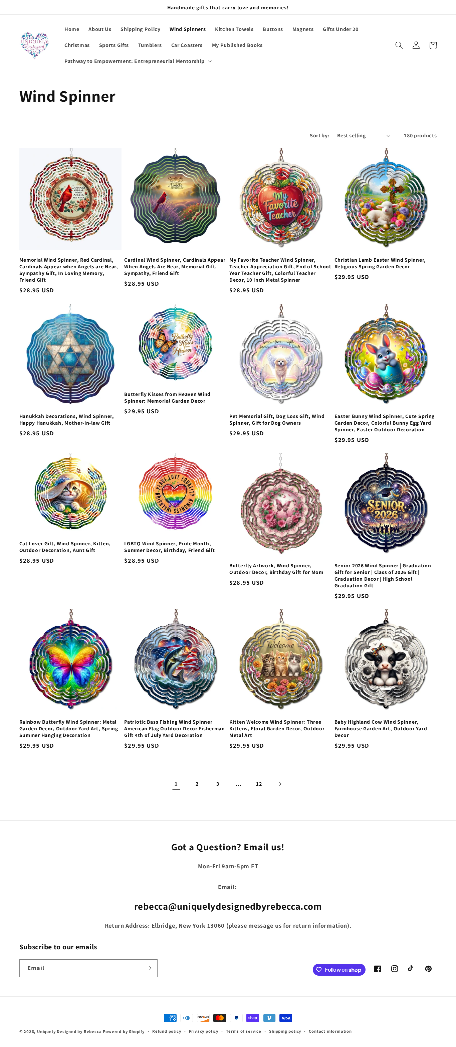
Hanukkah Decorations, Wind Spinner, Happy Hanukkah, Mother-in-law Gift (66, 419)
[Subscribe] (148, 968)
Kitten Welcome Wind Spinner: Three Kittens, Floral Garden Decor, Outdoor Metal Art (277, 728)
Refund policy (166, 1031)
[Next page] (279, 783)
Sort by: (319, 135)
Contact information (330, 1031)
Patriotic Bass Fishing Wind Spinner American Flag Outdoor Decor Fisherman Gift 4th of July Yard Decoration (174, 728)
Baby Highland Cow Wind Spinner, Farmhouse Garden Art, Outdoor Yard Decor (380, 728)
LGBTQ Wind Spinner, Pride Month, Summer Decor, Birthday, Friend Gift (169, 546)
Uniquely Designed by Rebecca (69, 1031)
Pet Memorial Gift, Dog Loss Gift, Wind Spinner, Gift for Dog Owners (276, 419)
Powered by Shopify (124, 1031)
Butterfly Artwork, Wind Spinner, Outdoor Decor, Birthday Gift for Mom (276, 568)
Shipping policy (285, 1031)
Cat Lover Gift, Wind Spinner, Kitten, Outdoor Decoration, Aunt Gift (65, 546)
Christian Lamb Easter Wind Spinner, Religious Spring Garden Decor (380, 263)
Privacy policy (203, 1031)
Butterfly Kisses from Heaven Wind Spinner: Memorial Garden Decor (167, 397)
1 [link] (176, 784)
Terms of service (243, 1031)
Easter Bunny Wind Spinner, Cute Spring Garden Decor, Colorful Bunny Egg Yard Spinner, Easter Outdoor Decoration (384, 423)
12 (259, 783)
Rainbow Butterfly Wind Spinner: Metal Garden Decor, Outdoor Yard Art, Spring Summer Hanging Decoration (68, 728)
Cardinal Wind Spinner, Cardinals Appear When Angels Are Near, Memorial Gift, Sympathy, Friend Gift (174, 266)
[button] (137, 61)
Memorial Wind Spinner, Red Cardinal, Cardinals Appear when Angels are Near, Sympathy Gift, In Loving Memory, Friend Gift (68, 269)
